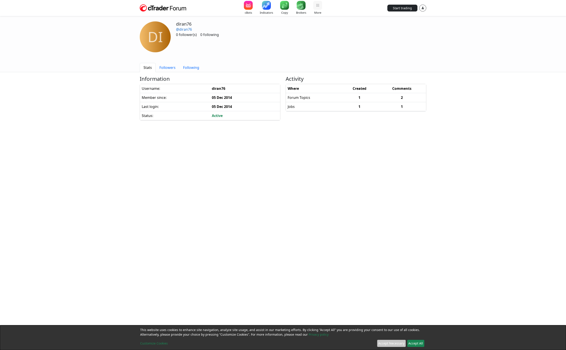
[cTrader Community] (163, 7)
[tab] (148, 67)
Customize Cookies (154, 343)
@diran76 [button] (184, 29)
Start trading (402, 8)
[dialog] (283, 337)
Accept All (415, 343)
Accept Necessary (391, 343)
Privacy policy (319, 334)
